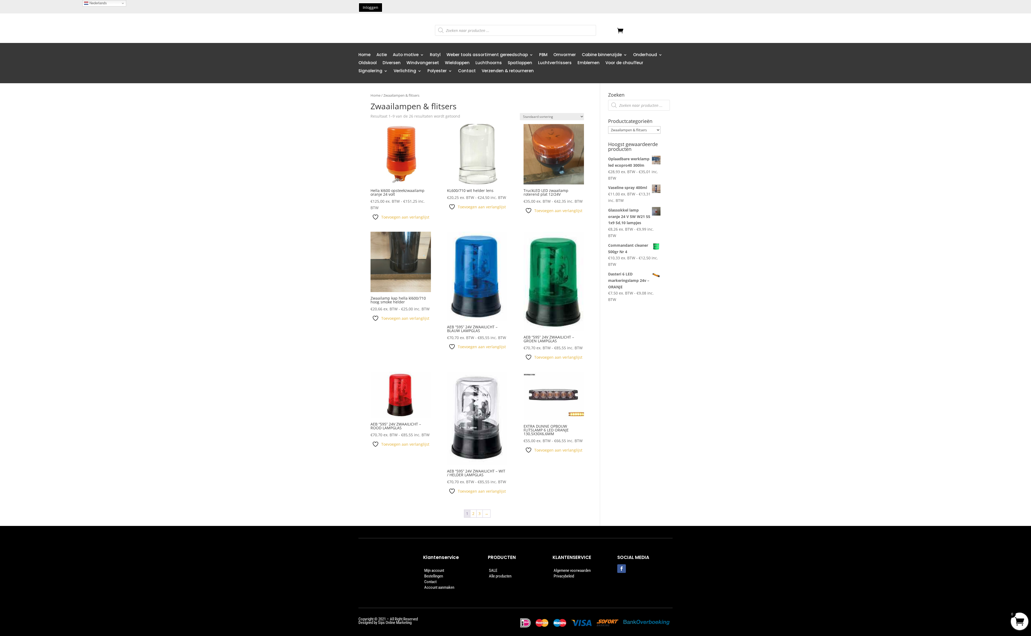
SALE (493, 570)
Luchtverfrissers (555, 63)
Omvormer (564, 55)
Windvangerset (422, 63)
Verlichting (405, 71)
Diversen (392, 63)
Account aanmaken (439, 587)
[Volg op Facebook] (621, 568)
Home (364, 55)
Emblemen (589, 63)
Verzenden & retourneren (508, 71)
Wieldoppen (457, 63)
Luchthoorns (488, 63)
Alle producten (500, 576)
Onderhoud (645, 55)
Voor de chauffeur (624, 63)
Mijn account (434, 570)
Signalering (370, 71)
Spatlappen (520, 63)
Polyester (437, 71)
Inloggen (370, 7)
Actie (381, 55)
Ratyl (435, 55)
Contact (467, 71)
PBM (543, 55)
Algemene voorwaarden (572, 570)
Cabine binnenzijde (602, 55)
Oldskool (367, 63)
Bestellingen (433, 576)
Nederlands (97, 3)
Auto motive (406, 55)
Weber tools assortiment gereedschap (487, 55)
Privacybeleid (564, 576)
